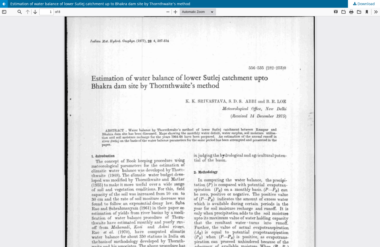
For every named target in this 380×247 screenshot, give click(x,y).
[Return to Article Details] (4, 4)
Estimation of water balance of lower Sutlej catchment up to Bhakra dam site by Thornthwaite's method (100, 3)
